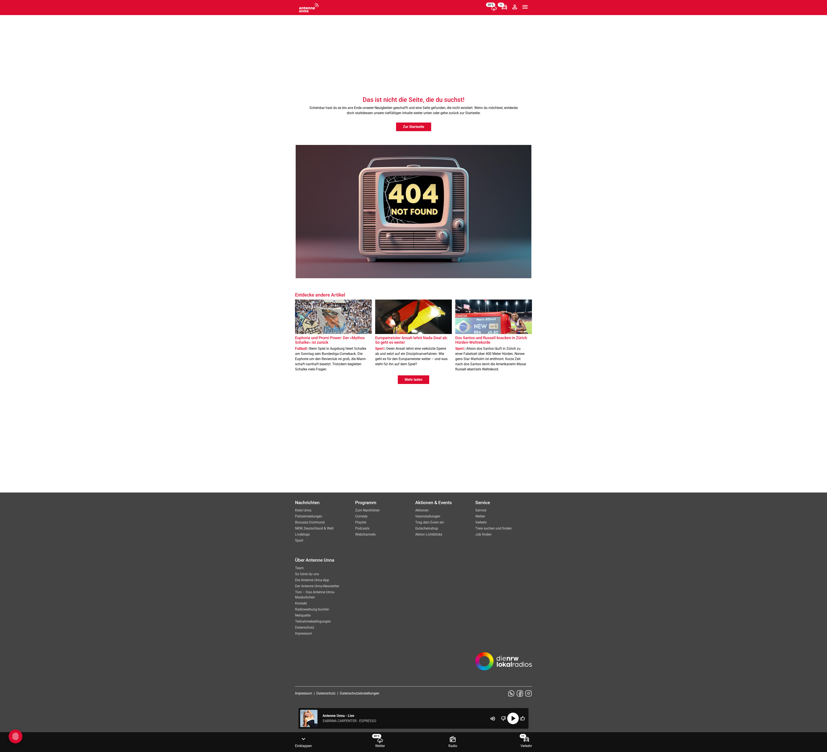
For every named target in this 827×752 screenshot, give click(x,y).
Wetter (480, 516)
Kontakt (301, 603)
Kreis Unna (303, 510)
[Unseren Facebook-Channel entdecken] (519, 693)
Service (480, 510)
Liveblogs (302, 534)
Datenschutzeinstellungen (359, 693)
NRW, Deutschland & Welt (314, 528)
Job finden (483, 534)
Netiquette (303, 615)
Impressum (303, 633)
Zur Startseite (413, 127)
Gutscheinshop (426, 528)
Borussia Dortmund (310, 522)
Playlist (360, 522)
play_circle (513, 718)
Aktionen (422, 510)
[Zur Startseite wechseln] (308, 8)
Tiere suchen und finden (493, 528)
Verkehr (481, 522)
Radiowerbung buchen (312, 609)
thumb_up (522, 718)
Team (299, 568)
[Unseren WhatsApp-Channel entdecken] (511, 693)
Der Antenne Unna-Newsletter (317, 586)
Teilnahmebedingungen (313, 621)
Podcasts (362, 528)
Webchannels (365, 534)
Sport (299, 540)
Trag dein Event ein (429, 522)
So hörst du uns (307, 574)
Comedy (361, 516)
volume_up (493, 719)
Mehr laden (413, 380)
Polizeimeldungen (308, 516)
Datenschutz (304, 627)
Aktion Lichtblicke (428, 534)
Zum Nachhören (367, 510)
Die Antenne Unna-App (312, 580)
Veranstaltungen (427, 516)
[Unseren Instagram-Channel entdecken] (528, 693)
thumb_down (503, 718)
